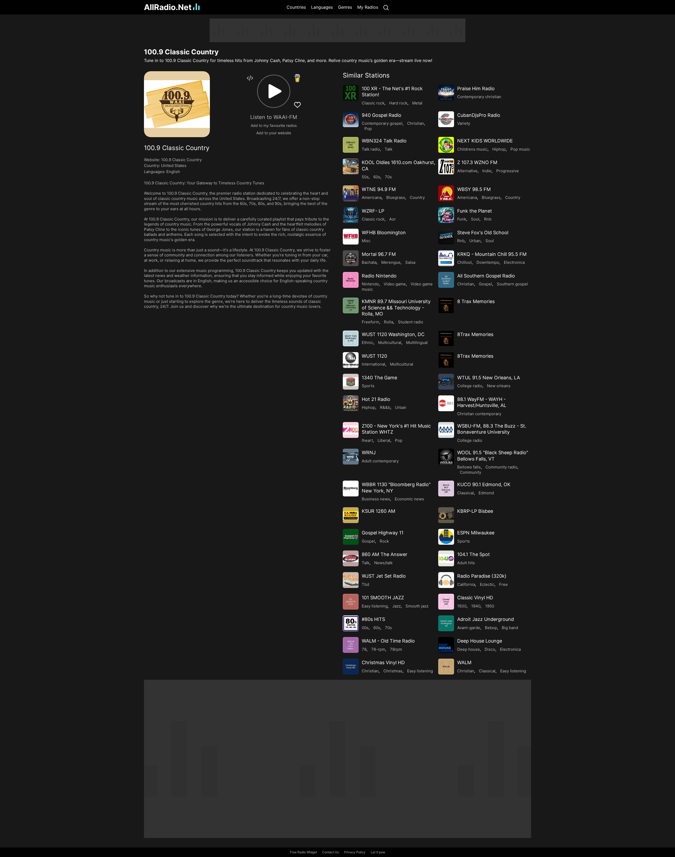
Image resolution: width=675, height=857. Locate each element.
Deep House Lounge (479, 641)
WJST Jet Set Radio (384, 576)
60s (376, 176)
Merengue (391, 262)
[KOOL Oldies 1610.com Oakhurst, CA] (351, 166)
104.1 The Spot (473, 554)
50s (365, 176)
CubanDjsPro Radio (478, 115)
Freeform (370, 321)
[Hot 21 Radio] (351, 403)
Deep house (468, 649)
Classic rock (373, 103)
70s (388, 176)
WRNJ (369, 452)
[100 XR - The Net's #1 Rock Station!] (351, 92)
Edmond (486, 492)
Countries (296, 7)
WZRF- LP (373, 211)
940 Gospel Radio (381, 115)
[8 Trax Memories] (446, 305)
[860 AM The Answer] (351, 558)
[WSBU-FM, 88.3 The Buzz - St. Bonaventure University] (446, 430)
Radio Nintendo (379, 276)
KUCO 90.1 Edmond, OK (483, 484)
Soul (475, 219)
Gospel (485, 283)
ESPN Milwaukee (475, 532)
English (173, 171)
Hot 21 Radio (376, 399)
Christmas (392, 670)
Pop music (520, 149)
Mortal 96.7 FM (379, 254)
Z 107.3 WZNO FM (477, 162)
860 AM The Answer (384, 554)
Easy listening (375, 606)
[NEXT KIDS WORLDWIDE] (446, 145)
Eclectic (487, 584)
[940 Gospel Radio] (351, 119)
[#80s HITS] (351, 623)
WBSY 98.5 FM (474, 189)
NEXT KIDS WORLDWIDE (485, 140)
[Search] (386, 7)
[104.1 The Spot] (446, 558)
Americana (372, 197)
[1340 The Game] (351, 382)
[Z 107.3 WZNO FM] (446, 166)
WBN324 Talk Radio (384, 140)
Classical (465, 492)
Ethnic (367, 342)
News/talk (383, 562)
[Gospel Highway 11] (351, 537)
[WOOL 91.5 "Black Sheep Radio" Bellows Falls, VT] (446, 457)
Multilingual (417, 342)
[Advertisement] (119, 97)
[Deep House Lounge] (446, 645)
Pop (368, 128)
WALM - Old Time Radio (388, 641)
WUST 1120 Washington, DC (393, 334)
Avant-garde (468, 627)
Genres (345, 7)
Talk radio (371, 149)
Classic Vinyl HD (475, 597)
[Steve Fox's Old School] (446, 237)
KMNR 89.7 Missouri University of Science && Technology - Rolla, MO (396, 308)
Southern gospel (512, 283)
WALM (464, 662)
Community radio (501, 467)
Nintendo (370, 283)
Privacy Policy (354, 852)
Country (417, 197)
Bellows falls (469, 467)
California (466, 584)
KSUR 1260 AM (378, 511)
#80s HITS (373, 619)
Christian (415, 123)
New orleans (498, 385)
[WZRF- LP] (351, 215)
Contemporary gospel (382, 123)
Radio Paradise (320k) (482, 576)
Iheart (367, 440)
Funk (461, 219)
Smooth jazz (417, 606)
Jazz (396, 606)
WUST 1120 (374, 356)
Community (470, 472)
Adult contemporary (380, 460)
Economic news (409, 498)
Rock (384, 541)
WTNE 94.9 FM (379, 189)
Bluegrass (395, 197)
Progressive (507, 170)
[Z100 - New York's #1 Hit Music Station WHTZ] (351, 430)
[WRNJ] (351, 457)
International (373, 364)
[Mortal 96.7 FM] (351, 258)
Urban (475, 240)
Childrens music (472, 149)
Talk (388, 149)
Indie (486, 170)
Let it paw (378, 852)
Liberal (384, 440)
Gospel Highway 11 (382, 532)
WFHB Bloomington (384, 232)
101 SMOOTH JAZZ (383, 597)
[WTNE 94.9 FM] (351, 193)
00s (365, 627)
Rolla (388, 321)
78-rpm (378, 649)
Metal (417, 103)
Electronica (514, 262)
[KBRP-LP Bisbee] (446, 515)
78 (364, 649)
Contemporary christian (479, 96)
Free (503, 584)
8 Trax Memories (476, 301)
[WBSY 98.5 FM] (446, 193)
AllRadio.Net (168, 7)
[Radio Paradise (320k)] (446, 580)
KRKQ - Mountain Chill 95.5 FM (492, 254)
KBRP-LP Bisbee (475, 511)
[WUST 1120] (351, 360)
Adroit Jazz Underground (485, 619)
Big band (510, 627)
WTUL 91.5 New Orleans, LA (488, 377)
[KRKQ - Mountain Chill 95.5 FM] (446, 258)
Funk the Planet (474, 211)
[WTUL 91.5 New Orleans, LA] (446, 382)
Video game (395, 283)
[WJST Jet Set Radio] (351, 580)
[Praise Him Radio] (446, 92)
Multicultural (389, 342)
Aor (392, 219)
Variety (463, 123)
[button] (273, 91)
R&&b (385, 407)
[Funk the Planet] (446, 215)
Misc (366, 240)
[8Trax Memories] (446, 338)
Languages (322, 7)
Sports (368, 385)
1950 (489, 606)
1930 (461, 606)
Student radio (410, 321)
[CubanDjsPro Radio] (446, 119)
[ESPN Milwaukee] (446, 537)
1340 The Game (379, 377)
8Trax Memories (475, 334)
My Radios (367, 7)
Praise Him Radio (476, 88)
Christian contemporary (479, 413)
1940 (475, 606)
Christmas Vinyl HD (383, 662)
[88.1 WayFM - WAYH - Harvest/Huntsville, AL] (446, 403)
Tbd (365, 584)
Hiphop (499, 149)
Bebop (491, 627)
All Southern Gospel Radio (486, 276)
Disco (490, 649)
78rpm (396, 649)
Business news (376, 498)
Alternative (467, 170)
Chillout (464, 262)
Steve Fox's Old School (482, 232)
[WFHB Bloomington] (351, 237)
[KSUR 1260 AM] (351, 515)
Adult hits (466, 562)
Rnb (487, 219)
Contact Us (330, 852)
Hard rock (398, 103)
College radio (469, 385)
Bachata (369, 262)
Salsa (410, 262)
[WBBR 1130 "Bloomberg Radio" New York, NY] (351, 488)
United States (173, 165)
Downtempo (487, 262)
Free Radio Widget (303, 852)
